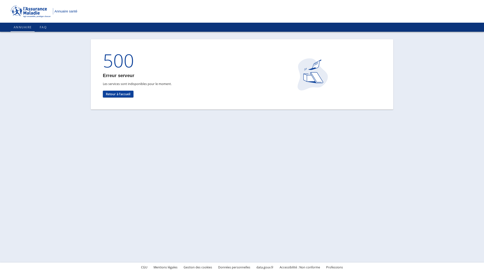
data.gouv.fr (265, 267)
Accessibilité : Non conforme (300, 267)
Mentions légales (166, 267)
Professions (334, 267)
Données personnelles (234, 267)
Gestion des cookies (198, 267)
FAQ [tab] (43, 27)
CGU (144, 267)
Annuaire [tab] (23, 27)
